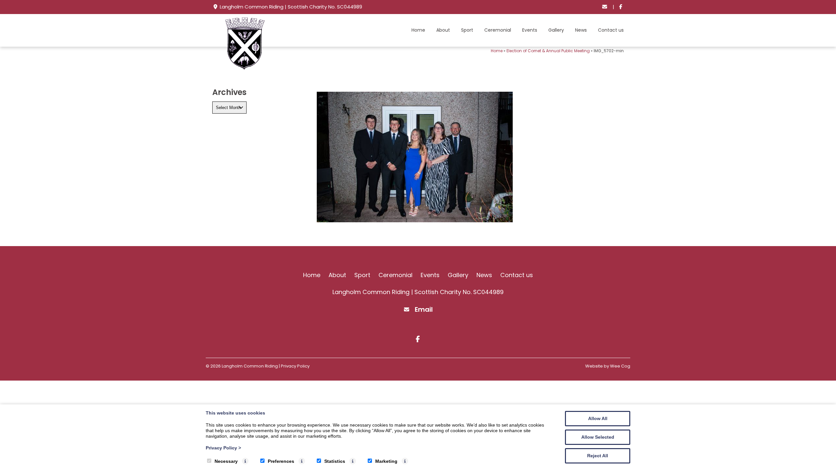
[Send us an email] (605, 7)
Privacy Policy (223, 447)
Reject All (597, 455)
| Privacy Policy (294, 366)
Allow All (597, 418)
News (581, 30)
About (443, 30)
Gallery (556, 30)
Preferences (281, 461)
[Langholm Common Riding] (245, 67)
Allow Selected (597, 437)
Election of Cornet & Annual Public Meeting (548, 51)
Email (424, 309)
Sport (467, 30)
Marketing (386, 461)
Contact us (611, 30)
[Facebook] (621, 7)
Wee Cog (620, 366)
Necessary (226, 461)
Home (418, 30)
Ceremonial (497, 30)
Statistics (334, 461)
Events (529, 30)
